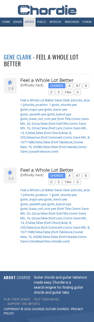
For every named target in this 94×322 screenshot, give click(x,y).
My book (55, 22)
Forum (86, 22)
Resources (72, 22)
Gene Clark (17, 56)
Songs (17, 22)
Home (6, 22)
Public (41, 22)
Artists (29, 22)
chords (63, 309)
